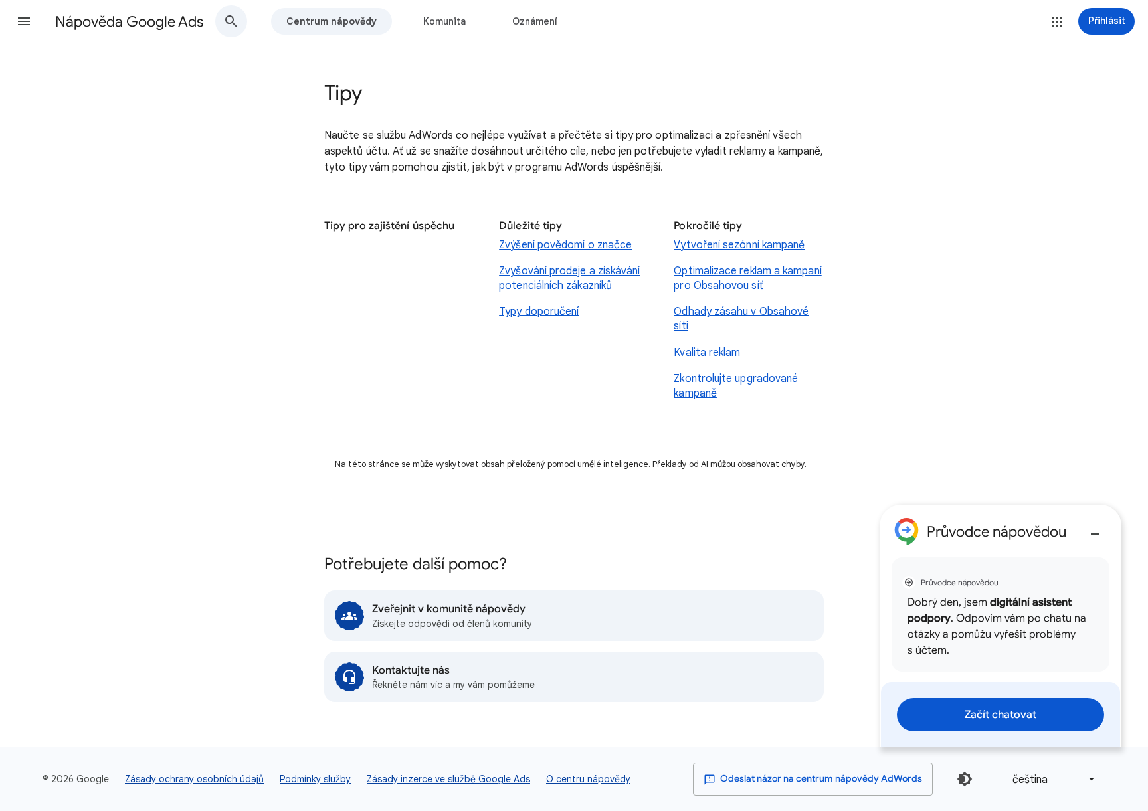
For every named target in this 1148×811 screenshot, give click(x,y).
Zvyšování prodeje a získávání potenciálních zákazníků (569, 278)
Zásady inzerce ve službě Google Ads (448, 779)
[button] (24, 21)
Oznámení (534, 21)
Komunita (444, 21)
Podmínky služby (315, 779)
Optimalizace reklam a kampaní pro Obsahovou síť (747, 278)
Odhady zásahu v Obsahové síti (741, 319)
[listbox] (1051, 779)
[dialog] (1000, 626)
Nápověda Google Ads (129, 22)
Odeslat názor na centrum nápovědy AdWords (820, 778)
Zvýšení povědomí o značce (565, 245)
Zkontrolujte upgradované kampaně (736, 386)
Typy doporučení (539, 311)
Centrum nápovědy (331, 21)
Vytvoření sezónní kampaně (739, 245)
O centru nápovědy (588, 779)
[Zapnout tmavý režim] (965, 779)
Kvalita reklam (707, 352)
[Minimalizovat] (1094, 528)
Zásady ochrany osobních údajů (194, 779)
